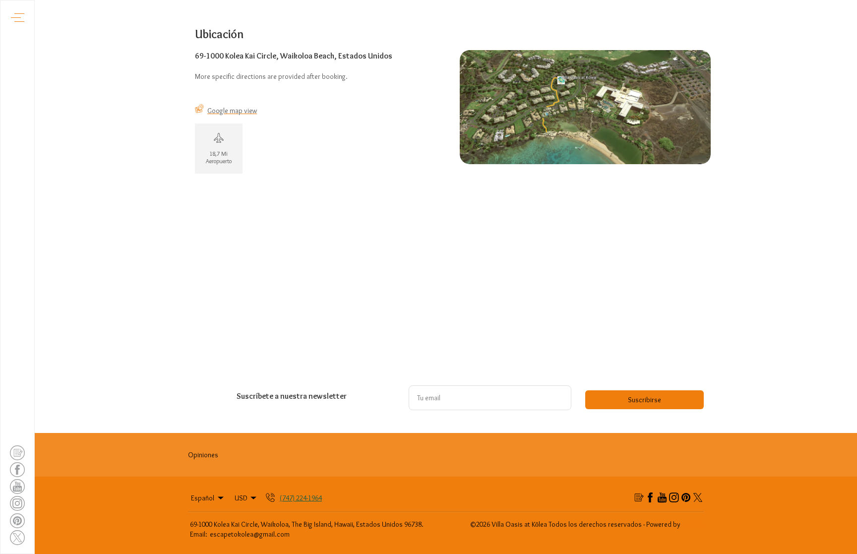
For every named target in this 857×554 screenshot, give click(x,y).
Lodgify (693, 524)
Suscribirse (644, 399)
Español (202, 497)
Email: (198, 534)
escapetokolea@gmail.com (250, 534)
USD (241, 497)
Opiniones (203, 454)
